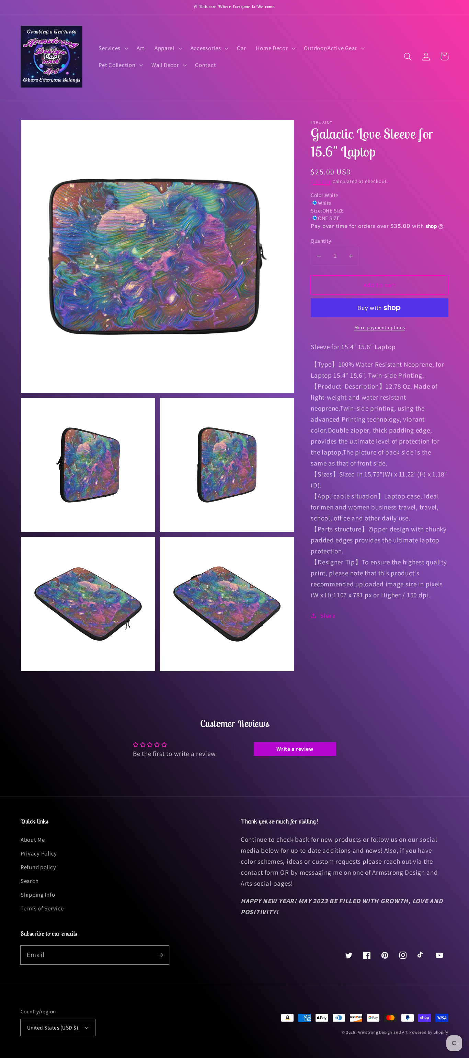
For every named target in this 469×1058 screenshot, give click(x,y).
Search (29, 881)
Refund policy (38, 867)
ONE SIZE (329, 218)
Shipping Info (38, 894)
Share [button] (327, 615)
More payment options (379, 327)
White (324, 202)
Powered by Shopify (428, 1032)
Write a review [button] (294, 748)
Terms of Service (42, 908)
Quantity (321, 240)
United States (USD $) (52, 1027)
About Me (33, 839)
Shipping (321, 181)
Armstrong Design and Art (383, 1032)
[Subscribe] (160, 955)
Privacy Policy (39, 853)
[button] (113, 48)
